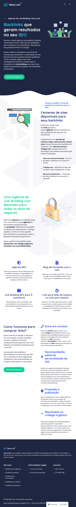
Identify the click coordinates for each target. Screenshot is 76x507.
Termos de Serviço (36, 469)
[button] (64, 4)
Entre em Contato (14, 77)
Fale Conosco (59, 469)
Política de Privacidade (37, 473)
